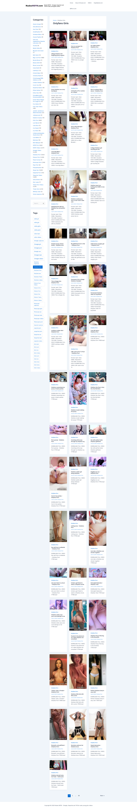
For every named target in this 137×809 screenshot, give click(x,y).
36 (79, 795)
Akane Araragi (37, 24)
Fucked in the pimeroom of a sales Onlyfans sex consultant (77, 637)
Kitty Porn (35, 120)
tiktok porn (36, 347)
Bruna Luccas (36, 65)
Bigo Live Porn (37, 57)
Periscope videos (38, 318)
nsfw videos (37, 237)
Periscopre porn (38, 322)
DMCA (89, 3)
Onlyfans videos (38, 280)
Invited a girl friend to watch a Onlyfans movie (77, 583)
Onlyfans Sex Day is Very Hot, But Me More (97, 388)
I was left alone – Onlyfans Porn (95, 331)
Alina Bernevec (37, 26)
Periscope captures (36, 304)
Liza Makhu (36, 137)
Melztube (35, 140)
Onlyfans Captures (36, 262)
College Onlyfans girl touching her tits (96, 148)
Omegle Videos (37, 150)
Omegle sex (37, 251)
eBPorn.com (73, 8)
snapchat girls (37, 328)
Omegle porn (38, 248)
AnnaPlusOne (36, 32)
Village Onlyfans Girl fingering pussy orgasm (57, 54)
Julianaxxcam (36, 115)
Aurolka (35, 45)
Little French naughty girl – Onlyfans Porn (97, 244)
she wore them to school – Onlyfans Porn (58, 583)
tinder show (36, 361)
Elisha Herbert (37, 90)
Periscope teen (38, 315)
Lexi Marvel (36, 123)
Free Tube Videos (37, 106)
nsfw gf (36, 219)
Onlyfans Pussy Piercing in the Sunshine (97, 636)
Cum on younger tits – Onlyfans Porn (77, 46)
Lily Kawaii (36, 128)
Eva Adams (36, 104)
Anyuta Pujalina (37, 37)
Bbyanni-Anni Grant (38, 50)
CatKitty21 (36, 70)
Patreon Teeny (37, 297)
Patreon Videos (38, 300)
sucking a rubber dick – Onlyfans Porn (57, 331)
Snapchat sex (37, 334)
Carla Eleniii (36, 68)
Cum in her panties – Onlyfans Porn (56, 496)
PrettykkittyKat (37, 167)
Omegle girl (37, 244)
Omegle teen (38, 255)
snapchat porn (38, 331)
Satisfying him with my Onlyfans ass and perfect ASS (58, 208)
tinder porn (36, 356)
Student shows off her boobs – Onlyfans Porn (57, 244)
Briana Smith (36, 62)
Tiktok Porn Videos (38, 184)
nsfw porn (37, 230)
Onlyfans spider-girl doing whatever (76, 472)
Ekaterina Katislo (37, 87)
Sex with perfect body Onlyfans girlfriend (97, 440)
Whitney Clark (37, 191)
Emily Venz (36, 93)
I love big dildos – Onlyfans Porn (56, 152)
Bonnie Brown (36, 60)
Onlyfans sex (37, 273)
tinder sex (36, 359)
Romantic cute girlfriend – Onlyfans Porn (58, 746)
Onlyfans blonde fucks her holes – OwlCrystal (57, 776)
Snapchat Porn (37, 172)
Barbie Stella (36, 48)
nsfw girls (37, 226)
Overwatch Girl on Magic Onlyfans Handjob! (77, 280)
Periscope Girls (37, 162)
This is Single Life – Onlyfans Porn (56, 281)
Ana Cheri (35, 29)
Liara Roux (36, 125)
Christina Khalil (37, 75)
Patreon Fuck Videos (37, 284)
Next (102, 795)
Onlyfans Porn (37, 154)
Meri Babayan (36, 142)
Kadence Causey (37, 117)
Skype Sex (36, 170)
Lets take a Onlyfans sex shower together (97, 551)
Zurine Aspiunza (37, 194)
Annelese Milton (37, 34)
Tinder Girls (36, 189)
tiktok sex (36, 350)
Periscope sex (38, 312)
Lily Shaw (35, 130)
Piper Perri (36, 165)
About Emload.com (80, 3)
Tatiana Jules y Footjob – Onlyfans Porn (58, 691)
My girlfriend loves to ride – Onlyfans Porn (78, 244)
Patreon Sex (37, 294)
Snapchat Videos (37, 175)
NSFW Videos (36, 148)
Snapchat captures (38, 325)
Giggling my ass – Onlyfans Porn (95, 472)
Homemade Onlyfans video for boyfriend (96, 293)
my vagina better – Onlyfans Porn (96, 46)
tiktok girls (36, 344)
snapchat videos (38, 341)
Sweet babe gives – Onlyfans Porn (96, 746)
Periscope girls (38, 308)
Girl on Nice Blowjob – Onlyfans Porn (77, 127)
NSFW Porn (36, 145)
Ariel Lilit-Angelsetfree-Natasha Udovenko (39, 41)
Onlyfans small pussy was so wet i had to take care (77, 200)
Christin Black (36, 73)
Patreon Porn (36, 157)
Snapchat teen (38, 338)
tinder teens (37, 364)
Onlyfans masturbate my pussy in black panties (58, 388)
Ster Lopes (36, 182)
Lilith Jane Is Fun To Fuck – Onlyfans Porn (78, 352)
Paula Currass (36, 160)
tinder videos (37, 367)
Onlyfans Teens (38, 276)
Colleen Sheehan (37, 82)
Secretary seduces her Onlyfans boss (77, 746)
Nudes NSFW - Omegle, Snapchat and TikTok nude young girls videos (54, 5)
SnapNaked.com (98, 3)
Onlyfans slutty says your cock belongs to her (58, 615)
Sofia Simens (36, 179)
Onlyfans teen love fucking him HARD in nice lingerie (97, 187)
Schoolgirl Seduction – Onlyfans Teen (97, 583)
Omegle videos (38, 258)
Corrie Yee (36, 85)
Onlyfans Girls (38, 267)
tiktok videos (37, 353)
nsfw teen (37, 233)
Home (71, 3)
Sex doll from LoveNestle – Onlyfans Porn (58, 548)
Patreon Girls (37, 288)
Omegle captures (39, 240)
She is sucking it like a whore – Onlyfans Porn (97, 90)
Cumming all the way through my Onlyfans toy (78, 440)
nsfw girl (36, 222)
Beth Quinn (36, 55)
